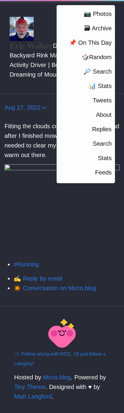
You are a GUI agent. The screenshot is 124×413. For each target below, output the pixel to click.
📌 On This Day (90, 42)
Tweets (102, 100)
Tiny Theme (29, 387)
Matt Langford (33, 396)
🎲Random (97, 57)
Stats (105, 158)
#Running (26, 264)
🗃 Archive (98, 28)
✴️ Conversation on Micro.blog (55, 288)
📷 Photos (98, 14)
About (104, 114)
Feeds (103, 172)
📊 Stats (100, 86)
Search (102, 143)
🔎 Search (97, 71)
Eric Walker (31, 45)
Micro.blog (57, 377)
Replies (102, 129)
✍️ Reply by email (38, 278)
